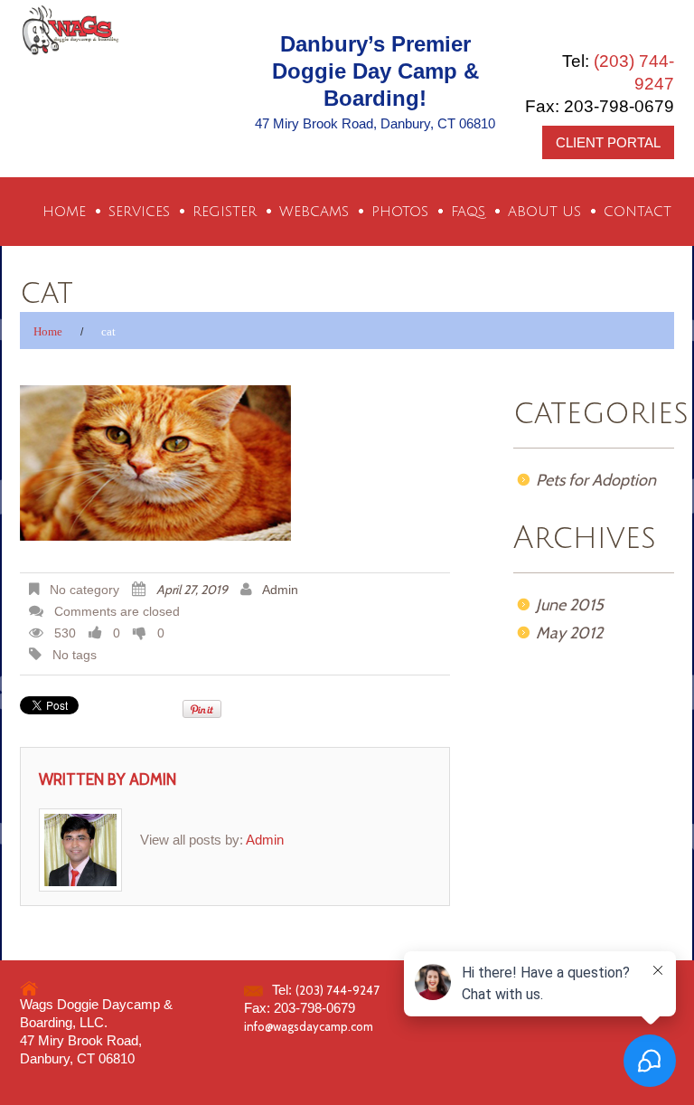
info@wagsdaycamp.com (308, 1026)
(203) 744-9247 (337, 990)
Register (224, 211)
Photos (399, 211)
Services (139, 211)
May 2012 (569, 633)
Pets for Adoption (596, 480)
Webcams (314, 211)
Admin (280, 590)
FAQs (468, 211)
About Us (544, 211)
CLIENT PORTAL (608, 142)
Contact (637, 211)
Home (64, 211)
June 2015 (570, 605)
